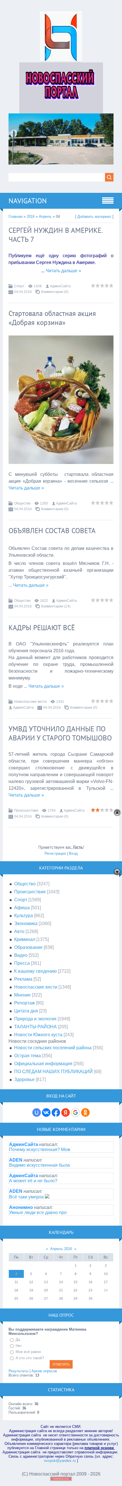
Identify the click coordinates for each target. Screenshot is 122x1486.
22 (75, 1290)
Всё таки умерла (27, 1196)
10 (106, 1274)
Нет (19, 1346)
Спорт (19, 286)
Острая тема (27, 1055)
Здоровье (24, 1079)
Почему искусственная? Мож (39, 1149)
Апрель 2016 (61, 1249)
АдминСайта (60, 286)
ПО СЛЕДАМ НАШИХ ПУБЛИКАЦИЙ (53, 1071)
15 (75, 1282)
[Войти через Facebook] (56, 1112)
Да (18, 1339)
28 (61, 1299)
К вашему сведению (35, 971)
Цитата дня (26, 1010)
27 (46, 1299)
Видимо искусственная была (39, 1165)
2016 (31, 216)
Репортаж (24, 1002)
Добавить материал (94, 216)
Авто (19, 931)
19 (31, 1290)
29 (75, 1299)
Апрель (45, 216)
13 (46, 1282)
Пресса (22, 963)
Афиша (22, 907)
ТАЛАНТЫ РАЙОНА (35, 1026)
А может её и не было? (33, 1180)
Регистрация (55, 853)
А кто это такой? (30, 1358)
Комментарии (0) (54, 292)
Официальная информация (43, 1063)
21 (61, 1290)
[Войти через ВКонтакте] (46, 1112)
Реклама (23, 979)
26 (31, 1299)
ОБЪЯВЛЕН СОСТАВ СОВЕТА (52, 530)
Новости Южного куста (38, 1034)
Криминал (24, 939)
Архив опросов (44, 1371)
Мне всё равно (28, 1352)
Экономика (25, 923)
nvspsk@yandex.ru (60, 1460)
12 (31, 1282)
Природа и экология (35, 1018)
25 (16, 1299)
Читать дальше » (63, 270)
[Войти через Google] (75, 1112)
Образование (28, 947)
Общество (22, 503)
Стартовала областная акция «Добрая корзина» (52, 318)
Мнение (22, 995)
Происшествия (26, 810)
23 (90, 1290)
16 (90, 1282)
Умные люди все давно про (38, 1212)
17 (106, 1282)
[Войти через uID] (36, 1112)
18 (16, 1290)
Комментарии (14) (55, 606)
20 (46, 1290)
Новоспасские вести (30, 702)
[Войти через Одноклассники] (85, 1112)
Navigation (28, 200)
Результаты (18, 1371)
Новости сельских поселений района (53, 1047)
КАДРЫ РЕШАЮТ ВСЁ (42, 627)
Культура (23, 915)
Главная (15, 216)
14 (61, 1282)
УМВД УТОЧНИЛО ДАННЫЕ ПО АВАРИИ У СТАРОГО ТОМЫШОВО (60, 733)
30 (90, 1299)
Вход (73, 853)
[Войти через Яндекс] (65, 1112)
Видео (21, 955)
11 (16, 1282)
